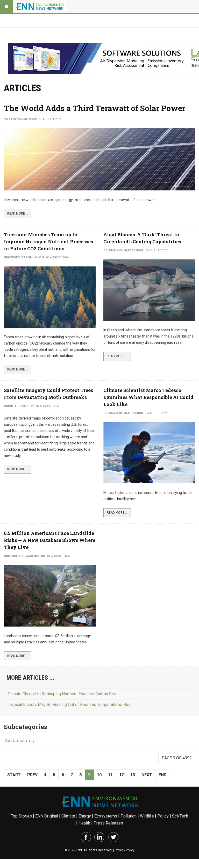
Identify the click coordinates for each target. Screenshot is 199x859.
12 (121, 774)
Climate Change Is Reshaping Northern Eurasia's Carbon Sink (62, 693)
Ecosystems (105, 816)
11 (110, 774)
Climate (68, 816)
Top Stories (21, 816)
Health (84, 823)
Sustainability (20, 740)
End (163, 774)
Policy (163, 816)
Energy (85, 816)
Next (146, 774)
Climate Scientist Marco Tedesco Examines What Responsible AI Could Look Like (148, 397)
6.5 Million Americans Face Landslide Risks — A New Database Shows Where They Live (49, 540)
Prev (32, 774)
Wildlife (147, 816)
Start (14, 774)
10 (99, 774)
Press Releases (108, 823)
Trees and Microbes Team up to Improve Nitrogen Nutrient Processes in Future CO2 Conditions (48, 241)
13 (132, 774)
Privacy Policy (124, 850)
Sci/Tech (180, 816)
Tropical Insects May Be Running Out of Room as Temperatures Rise (70, 704)
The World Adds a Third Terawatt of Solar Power (94, 108)
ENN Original (46, 816)
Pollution (128, 816)
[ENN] (41, 6)
